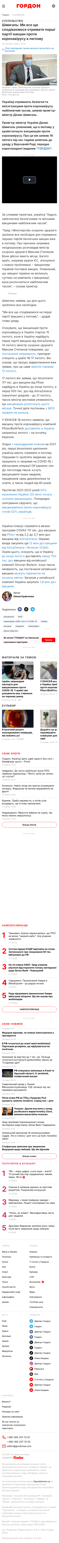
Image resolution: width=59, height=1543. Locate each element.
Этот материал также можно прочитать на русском (29, 49)
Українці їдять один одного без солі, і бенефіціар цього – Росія (28, 760)
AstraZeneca (28, 539)
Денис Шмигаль (11, 631)
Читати (48, 640)
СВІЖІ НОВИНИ (12, 1023)
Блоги (32, 1267)
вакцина (7, 626)
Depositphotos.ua (42, 1481)
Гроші (5, 1262)
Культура (6, 1277)
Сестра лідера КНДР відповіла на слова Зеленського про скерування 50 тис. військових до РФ (32, 952)
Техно (5, 1282)
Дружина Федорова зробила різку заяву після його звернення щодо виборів (32, 1227)
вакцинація (9, 617)
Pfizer (11, 534)
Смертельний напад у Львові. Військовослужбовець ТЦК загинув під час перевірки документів (26, 1087)
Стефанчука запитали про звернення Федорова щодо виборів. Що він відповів (26, 1148)
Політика (6, 1257)
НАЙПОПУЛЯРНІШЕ (15, 925)
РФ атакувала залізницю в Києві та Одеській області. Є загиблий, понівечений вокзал (34, 1073)
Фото (32, 1287)
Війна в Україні (9, 1252)
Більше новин (29, 1156)
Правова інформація (12, 1416)
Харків (5, 1341)
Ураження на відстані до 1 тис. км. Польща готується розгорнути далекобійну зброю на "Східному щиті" (27, 1059)
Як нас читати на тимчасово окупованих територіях (14, 1424)
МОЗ (20, 617)
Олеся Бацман (41, 1358)
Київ (4, 1321)
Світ (19, 700)
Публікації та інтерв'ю (41, 1257)
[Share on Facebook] (20, 609)
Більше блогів (29, 825)
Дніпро (5, 1346)
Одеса (5, 1331)
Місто (5, 1315)
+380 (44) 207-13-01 (18, 1437)
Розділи (34, 1246)
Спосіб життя (8, 1287)
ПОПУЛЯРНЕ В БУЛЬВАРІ (19, 1163)
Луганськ (6, 1356)
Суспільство (18, 14)
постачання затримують (19, 354)
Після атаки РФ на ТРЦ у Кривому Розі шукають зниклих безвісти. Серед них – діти (28, 1099)
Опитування (36, 1297)
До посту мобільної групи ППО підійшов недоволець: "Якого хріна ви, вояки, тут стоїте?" (28, 773)
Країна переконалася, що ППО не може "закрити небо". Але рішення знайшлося (32, 936)
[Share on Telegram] (33, 609)
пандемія (20, 626)
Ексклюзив (35, 1282)
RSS (36, 1374)
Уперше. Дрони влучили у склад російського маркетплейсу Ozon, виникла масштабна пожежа (33, 1111)
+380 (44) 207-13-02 (19, 1441)
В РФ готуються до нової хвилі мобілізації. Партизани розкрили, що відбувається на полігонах (26, 1046)
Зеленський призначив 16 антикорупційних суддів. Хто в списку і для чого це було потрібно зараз (29, 1135)
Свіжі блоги (11, 753)
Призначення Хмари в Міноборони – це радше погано (28, 982)
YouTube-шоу (36, 1302)
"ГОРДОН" (43, 148)
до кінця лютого (13, 556)
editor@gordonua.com (19, 1446)
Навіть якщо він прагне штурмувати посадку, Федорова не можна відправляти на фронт (28, 788)
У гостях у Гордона (39, 1262)
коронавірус (33, 626)
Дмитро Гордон (42, 1321)
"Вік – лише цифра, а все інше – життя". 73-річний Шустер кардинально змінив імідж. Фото (31, 1174)
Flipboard (39, 1369)
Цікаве (5, 1302)
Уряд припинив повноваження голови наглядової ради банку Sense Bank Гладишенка (29, 1123)
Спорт (5, 1272)
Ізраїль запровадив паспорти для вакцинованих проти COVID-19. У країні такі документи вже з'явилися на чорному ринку (17, 689)
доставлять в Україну (39, 428)
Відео (32, 1292)
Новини (6, 1246)
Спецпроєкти (36, 1307)
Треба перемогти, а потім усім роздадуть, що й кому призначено (24, 802)
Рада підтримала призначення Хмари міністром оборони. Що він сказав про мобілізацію (31, 996)
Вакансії (6, 1401)
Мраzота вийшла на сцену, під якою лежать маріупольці (27, 814)
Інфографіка (8, 1297)
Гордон (5, 14)
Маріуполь (7, 1351)
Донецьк (6, 1336)
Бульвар (9, 705)
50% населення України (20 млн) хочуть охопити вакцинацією (27, 494)
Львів (4, 1326)
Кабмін (44, 621)
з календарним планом (28, 444)
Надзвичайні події (11, 1292)
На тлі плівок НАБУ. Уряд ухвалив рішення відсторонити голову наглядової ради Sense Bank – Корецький (32, 967)
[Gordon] (28, 6)
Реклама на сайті (10, 1411)
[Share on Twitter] (26, 609)
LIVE (32, 1277)
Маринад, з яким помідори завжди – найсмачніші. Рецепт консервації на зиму (32, 1201)
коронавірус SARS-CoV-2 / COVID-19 (20, 621)
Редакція (6, 1406)
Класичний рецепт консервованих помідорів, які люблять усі (17, 732)
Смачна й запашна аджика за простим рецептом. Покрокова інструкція (30, 1188)
